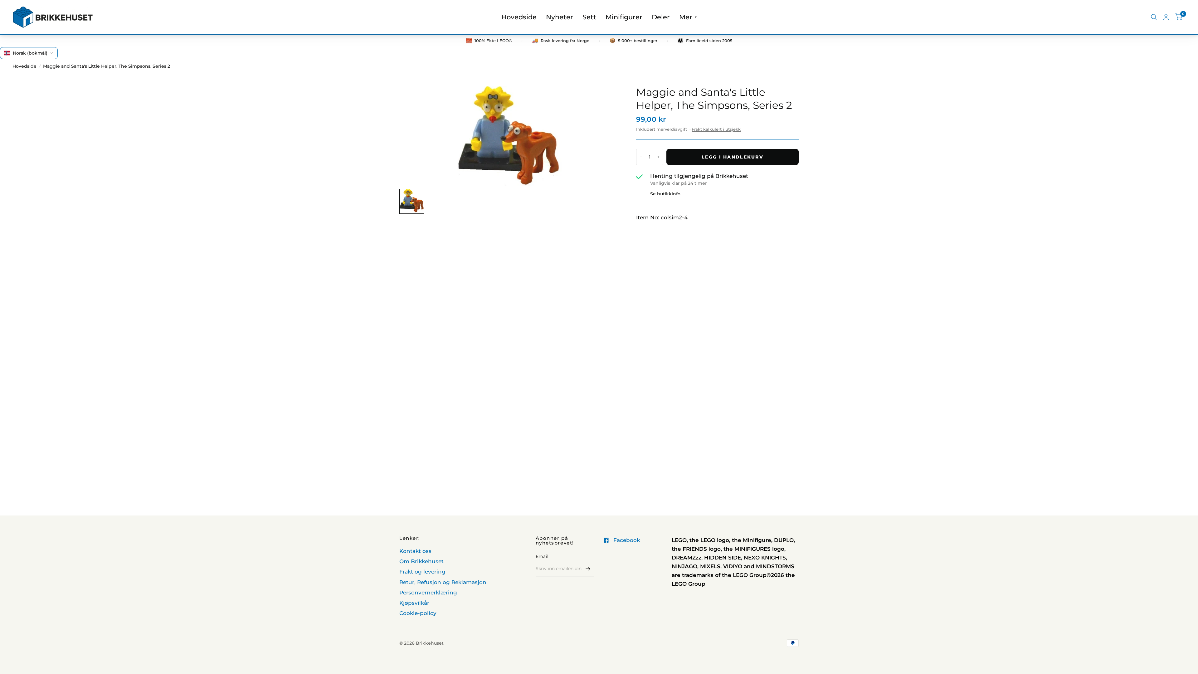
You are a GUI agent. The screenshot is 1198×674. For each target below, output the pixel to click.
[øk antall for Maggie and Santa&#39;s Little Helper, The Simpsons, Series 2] (658, 157)
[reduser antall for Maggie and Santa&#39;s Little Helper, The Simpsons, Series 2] (641, 157)
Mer (685, 17)
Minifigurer (624, 17)
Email (542, 556)
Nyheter (559, 17)
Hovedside (519, 17)
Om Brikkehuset (421, 561)
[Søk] (1154, 17)
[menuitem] (519, 17)
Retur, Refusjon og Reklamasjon (442, 582)
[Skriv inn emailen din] (588, 569)
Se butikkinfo (665, 194)
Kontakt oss (415, 551)
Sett (589, 17)
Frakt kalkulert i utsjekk (716, 129)
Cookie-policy (417, 613)
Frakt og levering (422, 572)
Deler (661, 17)
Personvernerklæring (428, 592)
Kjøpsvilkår (414, 603)
